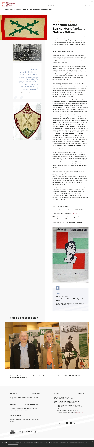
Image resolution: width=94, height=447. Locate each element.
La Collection (52, 6)
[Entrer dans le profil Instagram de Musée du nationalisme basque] (55, 423)
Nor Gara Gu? (22, 6)
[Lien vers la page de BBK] (21, 432)
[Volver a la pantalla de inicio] (9, 4)
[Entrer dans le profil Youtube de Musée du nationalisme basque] (67, 423)
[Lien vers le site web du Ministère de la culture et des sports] (37, 432)
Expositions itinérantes (85, 6)
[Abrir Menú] (92, 2)
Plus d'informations (13, 444)
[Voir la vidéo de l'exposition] (47, 345)
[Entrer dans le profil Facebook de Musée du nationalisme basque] (63, 423)
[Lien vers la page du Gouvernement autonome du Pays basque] (13, 432)
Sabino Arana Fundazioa (80, 2)
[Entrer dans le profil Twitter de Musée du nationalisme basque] (59, 423)
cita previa (76, 213)
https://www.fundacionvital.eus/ (63, 51)
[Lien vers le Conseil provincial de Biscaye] (29, 432)
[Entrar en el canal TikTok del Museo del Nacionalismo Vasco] (74, 423)
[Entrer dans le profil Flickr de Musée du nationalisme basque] (71, 423)
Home (6, 9)
